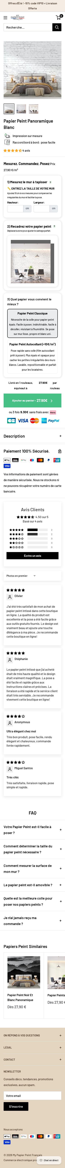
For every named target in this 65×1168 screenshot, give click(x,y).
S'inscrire (16, 1106)
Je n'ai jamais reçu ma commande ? (20, 921)
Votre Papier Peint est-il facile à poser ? (27, 830)
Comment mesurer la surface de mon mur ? (28, 868)
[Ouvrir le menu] (5, 17)
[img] (15, 590)
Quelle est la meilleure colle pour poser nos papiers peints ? (28, 901)
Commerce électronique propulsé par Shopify (30, 1160)
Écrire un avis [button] (32, 555)
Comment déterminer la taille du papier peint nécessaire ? (28, 849)
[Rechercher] (56, 27)
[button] (13, 150)
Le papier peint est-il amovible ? (28, 885)
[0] (58, 17)
